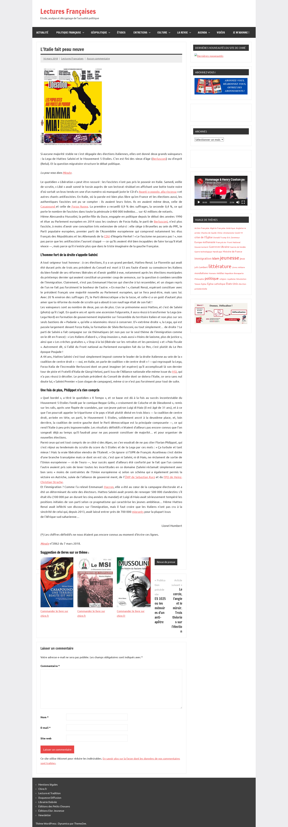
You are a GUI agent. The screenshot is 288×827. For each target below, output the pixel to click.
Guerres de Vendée (238, 247)
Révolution (241, 279)
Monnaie (212, 273)
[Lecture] (198, 202)
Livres (234, 267)
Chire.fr (42, 788)
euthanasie (209, 242)
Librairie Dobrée (47, 802)
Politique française (68, 32)
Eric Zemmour (233, 237)
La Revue (182, 32)
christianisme (228, 232)
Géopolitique (99, 32)
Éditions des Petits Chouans (54, 806)
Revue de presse (166, 561)
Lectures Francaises (72, 58)
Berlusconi (159, 158)
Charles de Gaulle (209, 232)
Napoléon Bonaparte (234, 273)
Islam (215, 258)
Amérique (230, 228)
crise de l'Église (203, 237)
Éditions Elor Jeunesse (51, 810)
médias (220, 273)
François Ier (221, 242)
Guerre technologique (203, 251)
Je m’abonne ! (241, 32)
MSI (174, 371)
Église (203, 284)
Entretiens (140, 32)
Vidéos (221, 32)
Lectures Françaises (68, 11)
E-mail (45, 727)
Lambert (203, 267)
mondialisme (201, 273)
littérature (219, 266)
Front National (233, 242)
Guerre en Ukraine (219, 246)
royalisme (231, 279)
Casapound (48, 206)
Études (121, 32)
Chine (219, 232)
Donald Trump (219, 237)
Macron (109, 486)
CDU (107, 236)
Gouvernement (201, 247)
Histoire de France (232, 251)
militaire (241, 267)
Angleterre (241, 228)
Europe (198, 242)
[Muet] (238, 202)
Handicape (217, 251)
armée (197, 232)
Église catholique (216, 283)
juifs (196, 267)
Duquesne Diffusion (49, 797)
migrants (138, 511)
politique (212, 278)
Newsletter (44, 815)
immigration (202, 258)
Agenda (202, 32)
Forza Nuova (79, 206)
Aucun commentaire (98, 58)
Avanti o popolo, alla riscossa (157, 191)
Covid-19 (239, 232)
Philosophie (199, 279)
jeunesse (229, 258)
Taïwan (197, 284)
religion (222, 279)
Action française (201, 228)
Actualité (42, 32)
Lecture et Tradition (49, 793)
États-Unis (232, 283)
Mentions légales (48, 784)
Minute (67, 172)
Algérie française (218, 228)
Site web (46, 738)
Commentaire (50, 666)
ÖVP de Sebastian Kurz (140, 477)
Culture (162, 32)
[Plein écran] (243, 202)
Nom (44, 717)
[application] (221, 191)
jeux (242, 258)
